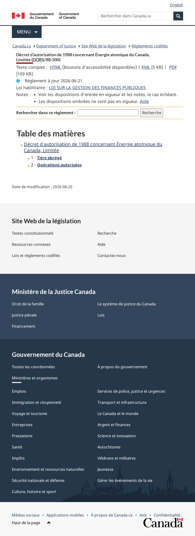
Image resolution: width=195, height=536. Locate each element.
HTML (55, 67)
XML (145, 67)
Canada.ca (21, 46)
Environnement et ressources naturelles (48, 469)
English (176, 5)
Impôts (18, 458)
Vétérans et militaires (117, 458)
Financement (23, 326)
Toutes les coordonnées (33, 366)
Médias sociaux (25, 515)
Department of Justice (56, 46)
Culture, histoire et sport (34, 491)
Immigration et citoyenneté (36, 402)
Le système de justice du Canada (127, 304)
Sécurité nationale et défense (38, 480)
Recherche (107, 233)
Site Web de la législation (103, 46)
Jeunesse (105, 469)
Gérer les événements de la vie (125, 480)
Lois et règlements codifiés (36, 255)
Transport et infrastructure (122, 402)
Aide (144, 101)
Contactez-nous (112, 255)
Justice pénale (24, 315)
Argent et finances (114, 424)
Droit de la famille (28, 304)
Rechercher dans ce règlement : (46, 112)
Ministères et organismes (35, 378)
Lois (101, 315)
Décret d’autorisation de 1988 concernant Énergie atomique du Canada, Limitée (93, 147)
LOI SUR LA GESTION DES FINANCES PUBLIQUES (97, 87)
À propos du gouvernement (122, 366)
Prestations (22, 435)
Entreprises (22, 424)
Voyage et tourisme (29, 413)
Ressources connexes (31, 244)
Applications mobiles (65, 515)
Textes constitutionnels (33, 233)
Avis (143, 515)
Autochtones (109, 447)
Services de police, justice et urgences (131, 391)
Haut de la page (26, 522)
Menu (29, 31)
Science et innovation (117, 435)
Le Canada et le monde (118, 413)
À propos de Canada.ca (111, 515)
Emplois (19, 391)
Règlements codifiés (150, 46)
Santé (17, 447)
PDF (173, 67)
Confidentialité (167, 515)
